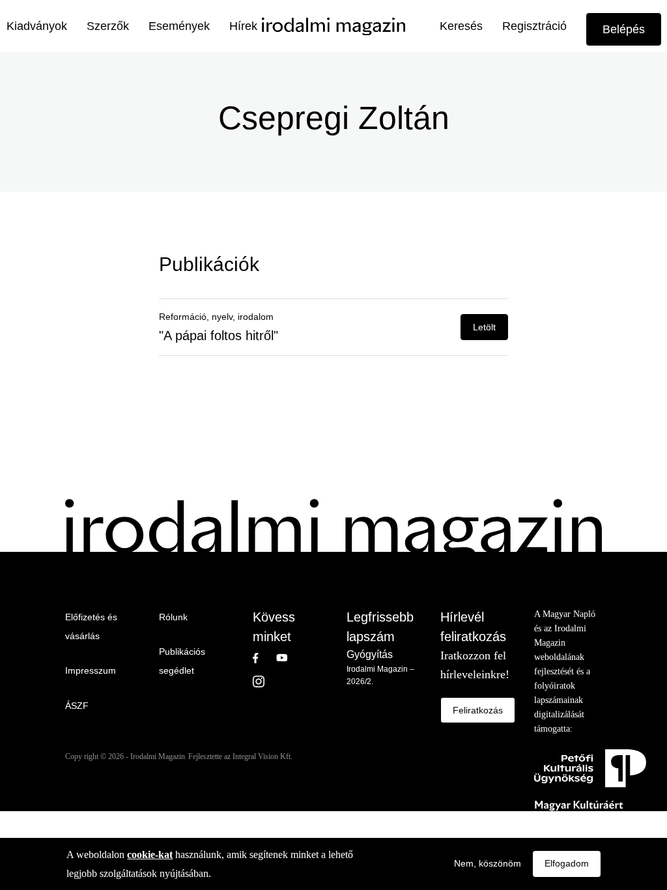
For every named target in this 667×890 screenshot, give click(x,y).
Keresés (461, 26)
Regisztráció (534, 26)
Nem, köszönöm (487, 863)
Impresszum (90, 670)
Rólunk (173, 617)
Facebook (264, 658)
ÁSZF (77, 705)
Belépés (624, 29)
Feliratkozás (478, 710)
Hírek (243, 26)
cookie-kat (150, 854)
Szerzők (108, 26)
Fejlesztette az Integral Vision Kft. (240, 756)
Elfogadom (567, 863)
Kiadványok (37, 26)
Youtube (288, 658)
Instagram (264, 681)
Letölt (484, 327)
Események (179, 26)
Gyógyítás (370, 654)
